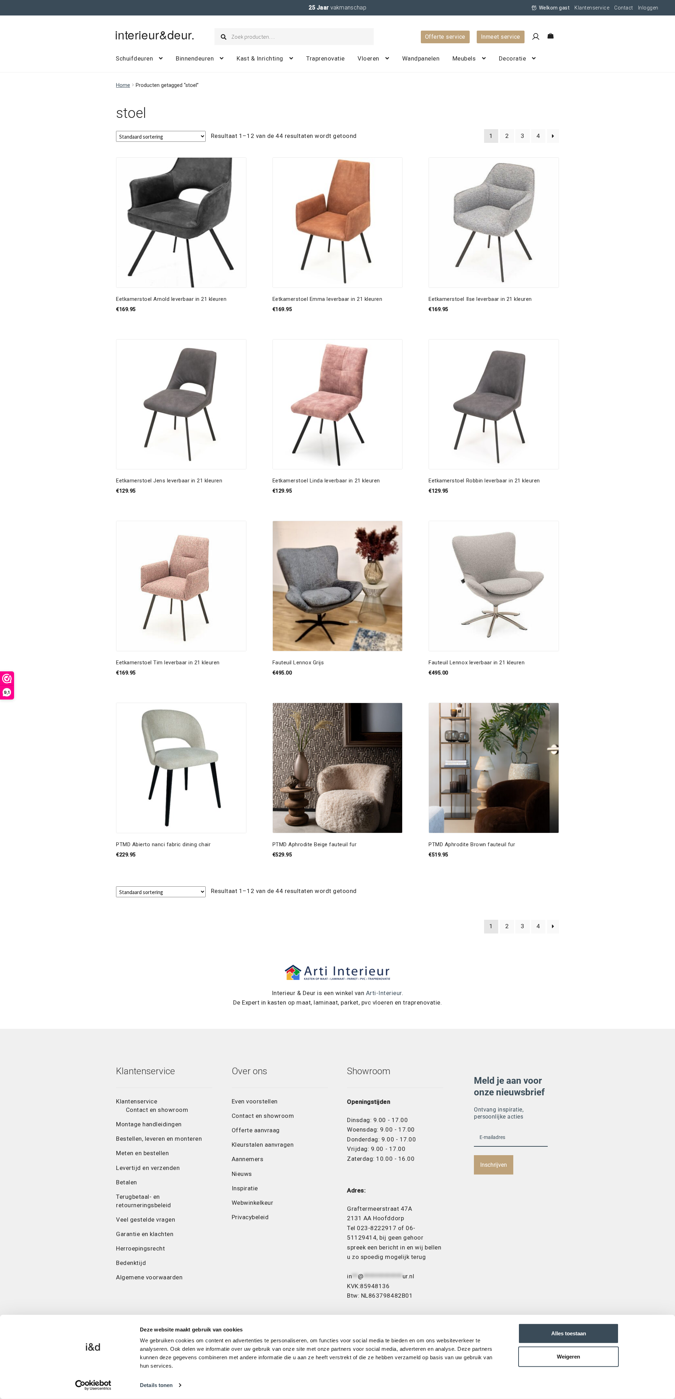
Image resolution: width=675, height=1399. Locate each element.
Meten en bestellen (142, 1153)
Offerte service (445, 36)
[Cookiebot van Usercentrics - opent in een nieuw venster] (93, 1385)
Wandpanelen (421, 58)
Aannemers (248, 1159)
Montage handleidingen (149, 1124)
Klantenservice (591, 8)
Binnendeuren (195, 58)
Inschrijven (493, 1164)
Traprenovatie (325, 58)
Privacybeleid (250, 1217)
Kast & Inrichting (260, 58)
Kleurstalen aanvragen (263, 1144)
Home (123, 85)
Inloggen (648, 8)
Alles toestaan (568, 1333)
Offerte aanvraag (256, 1130)
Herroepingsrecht (140, 1248)
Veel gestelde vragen (145, 1219)
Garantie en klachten (144, 1233)
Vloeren (368, 58)
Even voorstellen (255, 1101)
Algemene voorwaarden (149, 1277)
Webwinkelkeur (253, 1202)
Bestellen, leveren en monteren (159, 1138)
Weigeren (568, 1357)
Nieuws (242, 1173)
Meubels (464, 58)
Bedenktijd (131, 1262)
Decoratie (512, 58)
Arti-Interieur (384, 992)
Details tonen (156, 1385)
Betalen (126, 1182)
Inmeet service (500, 36)
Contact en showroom (157, 1109)
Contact (623, 8)
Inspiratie (245, 1188)
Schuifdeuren (134, 58)
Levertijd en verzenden (148, 1167)
